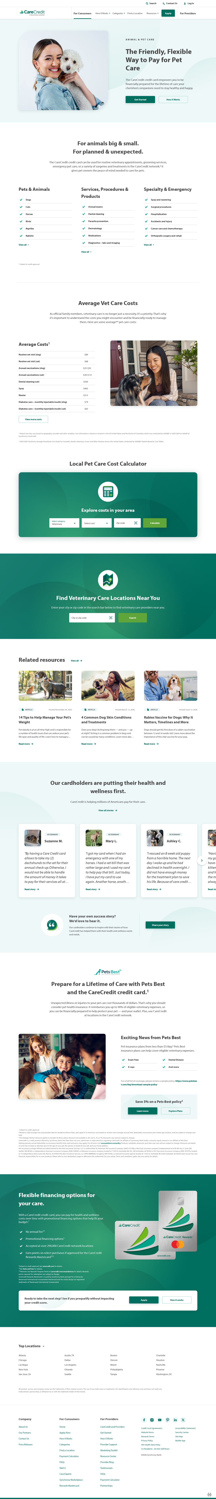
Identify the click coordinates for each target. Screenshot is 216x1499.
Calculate (155, 522)
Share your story (160, 925)
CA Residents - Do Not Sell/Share (155, 1448)
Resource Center (108, 1456)
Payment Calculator (69, 1456)
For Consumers (82, 13)
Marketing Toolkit (109, 1450)
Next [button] (202, 860)
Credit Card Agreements (151, 1428)
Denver (114, 1360)
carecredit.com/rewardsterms (62, 1271)
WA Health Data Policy (150, 1444)
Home (62, 1426)
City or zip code (79, 617)
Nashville (160, 1364)
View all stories (106, 810)
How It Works (173, 99)
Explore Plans (175, 1110)
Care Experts (65, 1473)
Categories (65, 1444)
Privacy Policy (147, 1440)
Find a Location (135, 13)
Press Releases (25, 1444)
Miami (113, 1364)
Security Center (182, 1432)
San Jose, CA (25, 1374)
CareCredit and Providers (112, 1426)
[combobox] (64, 523)
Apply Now (65, 1432)
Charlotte (160, 1355)
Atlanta (22, 1355)
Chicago (23, 1360)
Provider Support (108, 1444)
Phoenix (160, 1369)
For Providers (188, 13)
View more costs (33, 419)
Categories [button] (118, 13)
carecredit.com (48, 1266)
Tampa (113, 1374)
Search (152, 3)
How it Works (66, 1438)
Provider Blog (107, 1462)
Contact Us (171, 3)
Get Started (140, 99)
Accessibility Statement (185, 1428)
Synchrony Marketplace (71, 1479)
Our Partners (25, 1432)
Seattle (68, 1374)
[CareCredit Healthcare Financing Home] (32, 13)
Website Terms (147, 1432)
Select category (58, 521)
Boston (113, 1355)
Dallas (68, 1360)
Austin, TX (69, 1355)
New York (23, 1369)
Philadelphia (116, 1369)
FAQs (62, 1462)
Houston (160, 1360)
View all (22, 244)
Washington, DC (164, 1374)
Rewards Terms (147, 1436)
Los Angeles (70, 1364)
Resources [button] (151, 13)
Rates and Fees (28, 1269)
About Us (23, 1426)
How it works (177, 1299)
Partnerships (106, 1485)
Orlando (69, 1369)
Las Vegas (23, 1364)
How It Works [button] (102, 13)
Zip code (120, 522)
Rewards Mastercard (69, 1485)
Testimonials (106, 1467)
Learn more (142, 1110)
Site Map (179, 1436)
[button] (188, 3)
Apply (168, 13)
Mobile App (180, 1440)
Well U (63, 1467)
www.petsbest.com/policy (110, 1143)
